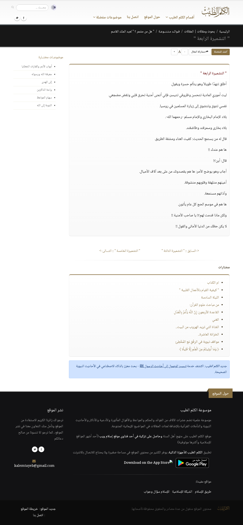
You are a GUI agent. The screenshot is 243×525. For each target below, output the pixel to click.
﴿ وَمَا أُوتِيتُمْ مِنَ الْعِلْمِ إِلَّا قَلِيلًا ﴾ (199, 349)
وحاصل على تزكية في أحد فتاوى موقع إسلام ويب (130, 436)
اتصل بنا (133, 17)
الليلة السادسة (210, 298)
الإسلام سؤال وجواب (156, 492)
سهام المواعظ (44, 97)
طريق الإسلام (203, 492)
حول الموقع (152, 17)
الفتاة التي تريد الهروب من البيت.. (197, 327)
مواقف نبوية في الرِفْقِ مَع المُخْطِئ (197, 342)
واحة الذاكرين (44, 90)
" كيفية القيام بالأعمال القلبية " (199, 290)
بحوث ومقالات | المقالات (199, 32)
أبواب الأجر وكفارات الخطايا (37, 66)
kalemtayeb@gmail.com (34, 466)
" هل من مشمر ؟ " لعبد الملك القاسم (132, 32)
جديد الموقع (48, 509)
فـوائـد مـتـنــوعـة (169, 32)
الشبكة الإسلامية (182, 492)
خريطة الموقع (29, 509)
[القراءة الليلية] (52, 7)
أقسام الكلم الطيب (181, 17)
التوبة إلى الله (44, 105)
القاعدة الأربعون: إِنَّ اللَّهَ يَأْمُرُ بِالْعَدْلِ (196, 312)
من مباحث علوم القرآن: (204, 305)
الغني (215, 320)
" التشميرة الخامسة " (119, 251)
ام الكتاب (213, 283)
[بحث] (12, 7)
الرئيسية (224, 32)
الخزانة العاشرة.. (208, 335)
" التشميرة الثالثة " (180, 251)
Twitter (17, 18)
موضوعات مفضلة (108, 17)
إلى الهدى (47, 82)
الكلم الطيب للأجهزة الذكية (186, 452)
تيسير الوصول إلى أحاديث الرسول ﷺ (163, 366)
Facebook (24, 18)
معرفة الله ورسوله (42, 74)
